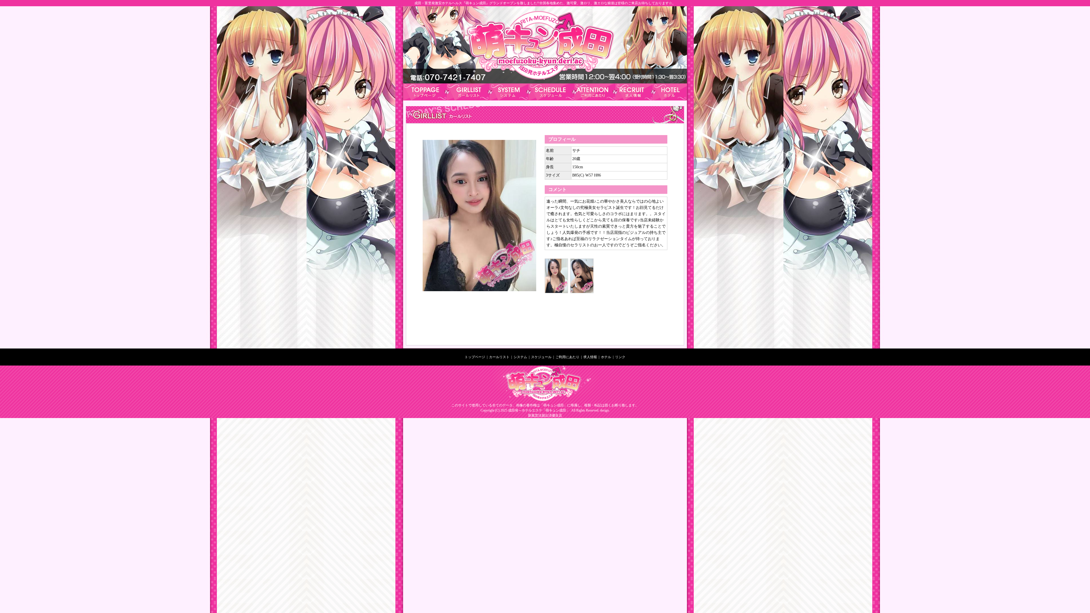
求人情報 (590, 357)
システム (520, 357)
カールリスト (499, 357)
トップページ (475, 357)
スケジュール (541, 357)
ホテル (606, 357)
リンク (620, 357)
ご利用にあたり (567, 357)
